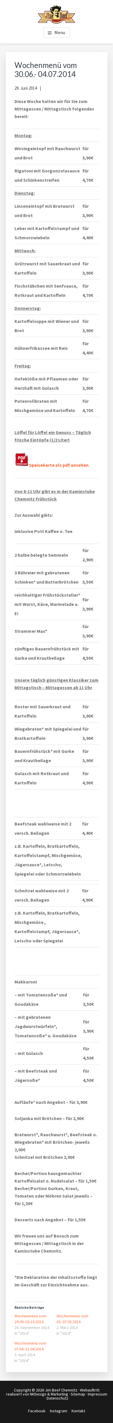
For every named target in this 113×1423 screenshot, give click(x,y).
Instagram (58, 1410)
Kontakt (78, 1410)
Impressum (97, 1394)
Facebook (36, 1410)
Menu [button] (59, 32)
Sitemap (78, 1394)
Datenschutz (57, 1398)
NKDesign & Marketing (49, 1394)
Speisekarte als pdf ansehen (59, 465)
